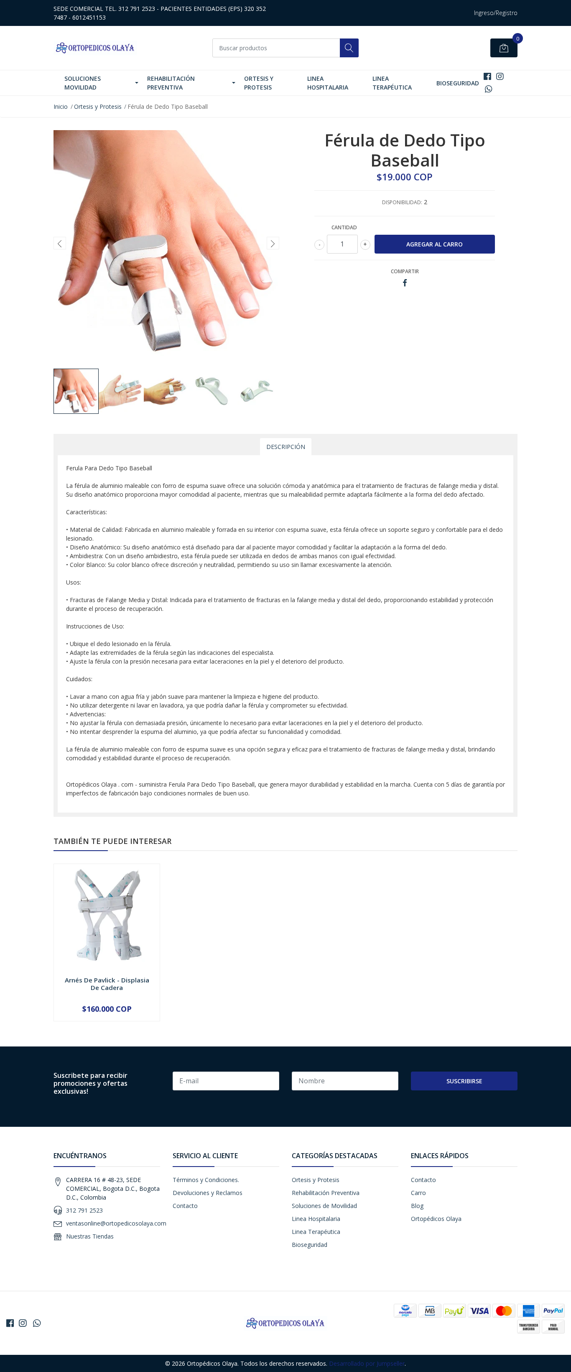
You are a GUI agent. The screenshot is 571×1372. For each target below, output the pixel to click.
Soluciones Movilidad (82, 82)
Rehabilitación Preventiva (171, 82)
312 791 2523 (84, 1210)
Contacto (185, 1206)
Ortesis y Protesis (258, 82)
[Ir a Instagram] (500, 76)
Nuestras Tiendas (90, 1236)
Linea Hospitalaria (327, 82)
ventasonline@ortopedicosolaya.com (116, 1223)
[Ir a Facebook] (487, 76)
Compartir (405, 271)
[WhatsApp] (489, 89)
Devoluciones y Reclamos (207, 1193)
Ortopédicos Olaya (436, 1219)
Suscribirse (464, 1081)
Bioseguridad (457, 83)
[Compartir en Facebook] (405, 283)
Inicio (61, 106)
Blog (417, 1206)
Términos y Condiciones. (206, 1180)
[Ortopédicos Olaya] (95, 47)
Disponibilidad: (402, 202)
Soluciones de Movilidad (324, 1206)
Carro (418, 1193)
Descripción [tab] (285, 447)
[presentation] (60, 243)
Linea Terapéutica (392, 82)
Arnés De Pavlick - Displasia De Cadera (107, 984)
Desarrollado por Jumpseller (367, 1363)
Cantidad (344, 227)
